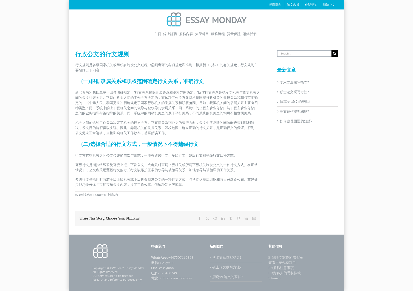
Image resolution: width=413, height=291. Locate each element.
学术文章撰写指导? (294, 82)
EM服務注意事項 (281, 268)
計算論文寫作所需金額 (285, 257)
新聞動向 (113, 194)
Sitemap (274, 278)
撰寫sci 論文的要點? (295, 102)
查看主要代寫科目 (282, 262)
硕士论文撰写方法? (294, 92)
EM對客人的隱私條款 (284, 273)
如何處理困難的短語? (296, 121)
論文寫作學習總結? (294, 111)
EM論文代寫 (85, 194)
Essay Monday (134, 268)
